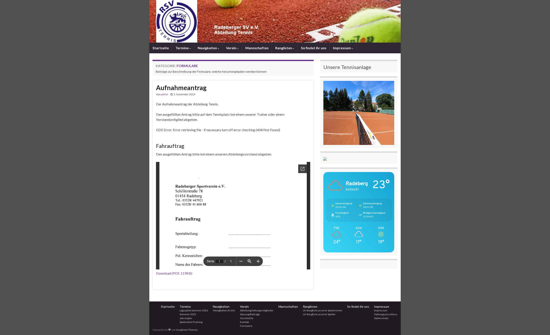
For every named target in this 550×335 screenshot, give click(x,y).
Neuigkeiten (208, 48)
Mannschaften (257, 48)
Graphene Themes (187, 329)
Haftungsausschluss (385, 314)
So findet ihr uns (313, 48)
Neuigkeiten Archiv (224, 310)
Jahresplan (186, 318)
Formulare (246, 325)
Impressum (342, 48)
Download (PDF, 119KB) (174, 273)
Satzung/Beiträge (250, 314)
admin (164, 94)
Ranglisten (284, 48)
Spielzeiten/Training (191, 322)
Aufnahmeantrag (181, 87)
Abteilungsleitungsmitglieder (256, 310)
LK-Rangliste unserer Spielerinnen (322, 310)
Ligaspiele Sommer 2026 (194, 310)
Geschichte (246, 318)
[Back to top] (540, 325)
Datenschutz (381, 318)
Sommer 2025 (188, 314)
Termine (182, 48)
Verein (231, 48)
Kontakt (244, 322)
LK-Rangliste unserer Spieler (319, 314)
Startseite (161, 48)
